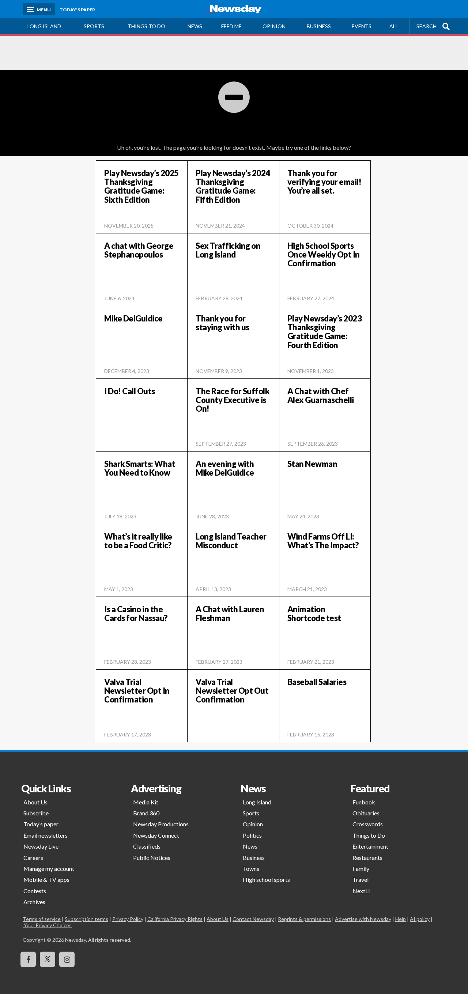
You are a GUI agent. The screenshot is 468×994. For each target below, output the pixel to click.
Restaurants (367, 857)
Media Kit (145, 802)
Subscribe (36, 813)
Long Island (44, 26)
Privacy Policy (127, 919)
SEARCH (426, 26)
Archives (34, 901)
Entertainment (370, 846)
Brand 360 (146, 813)
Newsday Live (40, 846)
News (195, 26)
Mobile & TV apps (46, 879)
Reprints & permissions (304, 919)
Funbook (363, 802)
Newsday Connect (156, 835)
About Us (35, 802)
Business (319, 26)
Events (361, 26)
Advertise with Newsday (363, 919)
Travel (360, 879)
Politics (252, 835)
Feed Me (231, 26)
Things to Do (368, 835)
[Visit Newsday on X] (47, 959)
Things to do (146, 26)
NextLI (361, 890)
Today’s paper (40, 823)
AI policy (420, 919)
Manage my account (48, 868)
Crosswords (367, 823)
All (393, 26)
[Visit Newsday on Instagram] (67, 959)
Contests (34, 890)
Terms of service (42, 919)
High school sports (266, 879)
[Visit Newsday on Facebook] (28, 959)
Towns (251, 868)
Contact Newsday (253, 919)
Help (400, 919)
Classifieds (147, 846)
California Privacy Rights (175, 919)
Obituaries (366, 813)
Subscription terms (86, 919)
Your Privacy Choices (47, 925)
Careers (33, 857)
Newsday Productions (161, 823)
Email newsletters (45, 835)
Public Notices (151, 857)
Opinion (274, 26)
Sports (94, 26)
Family (360, 868)
